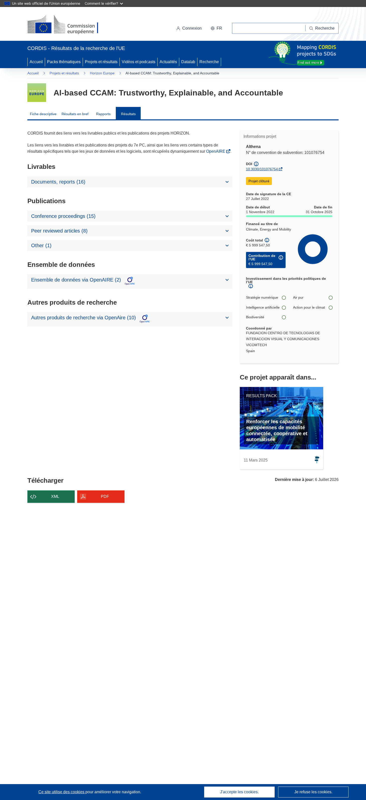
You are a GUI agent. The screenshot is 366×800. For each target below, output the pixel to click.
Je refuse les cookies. (313, 792)
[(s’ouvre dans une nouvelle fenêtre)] (67, 25)
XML (55, 496)
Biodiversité (255, 317)
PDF (105, 496)
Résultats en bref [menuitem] (74, 114)
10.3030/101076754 (262, 169)
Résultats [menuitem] (128, 114)
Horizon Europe (102, 73)
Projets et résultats (101, 62)
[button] (216, 28)
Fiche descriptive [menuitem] (43, 114)
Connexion (192, 28)
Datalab (188, 62)
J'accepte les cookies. (239, 792)
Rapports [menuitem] (103, 114)
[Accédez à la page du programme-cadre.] (36, 92)
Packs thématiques (64, 62)
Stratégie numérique (262, 297)
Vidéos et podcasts (138, 62)
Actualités (168, 62)
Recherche (209, 62)
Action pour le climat (309, 307)
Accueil (36, 62)
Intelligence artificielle (263, 307)
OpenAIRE (216, 151)
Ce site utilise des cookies (61, 792)
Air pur (298, 297)
